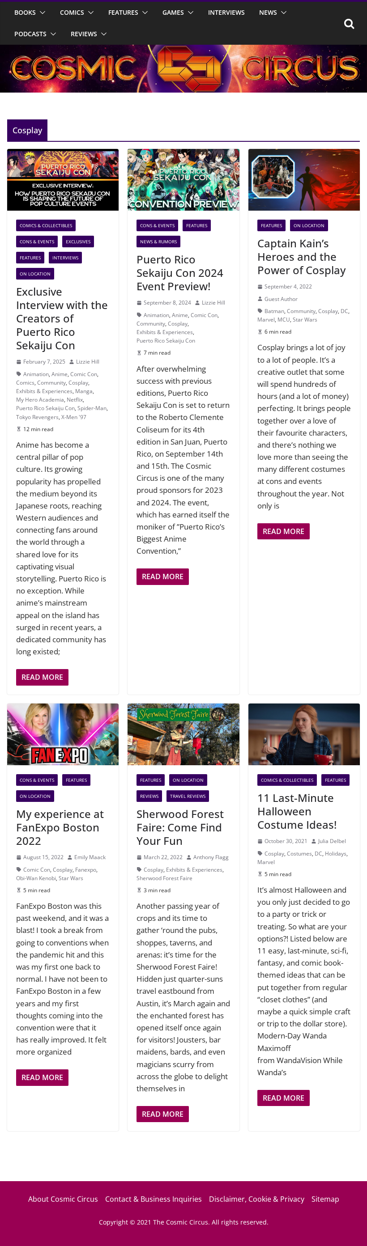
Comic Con (83, 374)
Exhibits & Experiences (44, 391)
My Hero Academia (40, 399)
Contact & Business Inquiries (153, 1199)
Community (51, 382)
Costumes (299, 853)
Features (123, 12)
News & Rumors (158, 241)
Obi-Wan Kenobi (36, 878)
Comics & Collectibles (46, 225)
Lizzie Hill (87, 361)
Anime (59, 374)
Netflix (75, 399)
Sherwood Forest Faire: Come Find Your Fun (180, 827)
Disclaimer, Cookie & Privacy (256, 1199)
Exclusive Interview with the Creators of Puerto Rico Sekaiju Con (62, 318)
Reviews (84, 34)
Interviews (226, 12)
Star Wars (305, 319)
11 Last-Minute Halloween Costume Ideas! (297, 811)
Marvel (266, 319)
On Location (35, 274)
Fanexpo (85, 869)
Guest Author (281, 299)
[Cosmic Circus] (183, 51)
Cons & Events (37, 241)
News (268, 12)
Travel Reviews (187, 796)
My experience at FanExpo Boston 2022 (60, 827)
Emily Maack (90, 857)
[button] (41, 12)
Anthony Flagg (211, 857)
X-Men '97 (73, 417)
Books (25, 12)
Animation (36, 374)
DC (344, 311)
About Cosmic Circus (63, 1199)
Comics (72, 12)
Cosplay (78, 382)
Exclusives (78, 241)
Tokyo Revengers (37, 417)
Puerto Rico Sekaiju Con (45, 408)
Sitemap (325, 1199)
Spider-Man (92, 408)
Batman (274, 311)
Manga (84, 391)
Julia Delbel (332, 841)
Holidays (335, 853)
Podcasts (30, 34)
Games (173, 12)
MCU (283, 319)
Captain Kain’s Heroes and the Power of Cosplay (301, 256)
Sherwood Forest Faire (164, 878)
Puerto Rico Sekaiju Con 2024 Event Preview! (180, 272)
